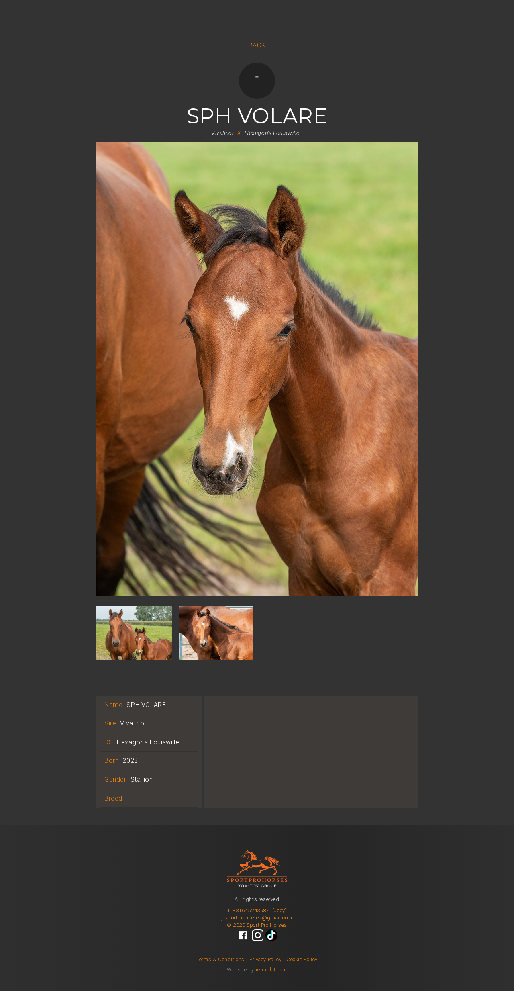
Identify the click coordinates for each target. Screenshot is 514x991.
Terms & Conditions (220, 959)
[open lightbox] (257, 374)
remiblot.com (271, 969)
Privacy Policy (265, 959)
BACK (257, 45)
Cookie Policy (302, 959)
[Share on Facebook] (243, 935)
